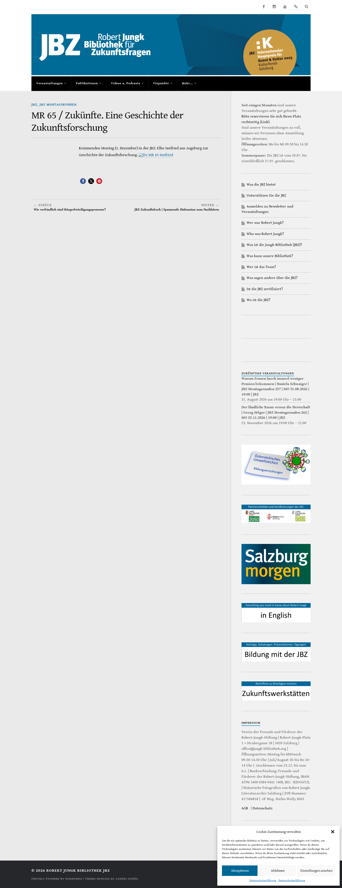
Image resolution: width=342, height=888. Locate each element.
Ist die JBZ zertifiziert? (265, 289)
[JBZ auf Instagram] (274, 6)
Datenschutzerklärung (263, 880)
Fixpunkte (161, 83)
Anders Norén (127, 878)
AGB (244, 808)
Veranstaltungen (49, 83)
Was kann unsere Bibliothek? (270, 256)
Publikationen (87, 83)
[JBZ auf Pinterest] (296, 6)
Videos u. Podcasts (125, 83)
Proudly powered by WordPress (56, 878)
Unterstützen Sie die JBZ (266, 195)
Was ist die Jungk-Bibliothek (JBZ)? (274, 245)
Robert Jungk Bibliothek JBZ (78, 870)
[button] (332, 831)
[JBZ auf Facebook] (263, 6)
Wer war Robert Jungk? (265, 223)
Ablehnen (278, 871)
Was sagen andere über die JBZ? (272, 278)
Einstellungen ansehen (316, 871)
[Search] (306, 6)
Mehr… (187, 83)
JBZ (34, 105)
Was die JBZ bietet (261, 184)
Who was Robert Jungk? (265, 234)
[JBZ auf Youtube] (285, 6)
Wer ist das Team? (261, 267)
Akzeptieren (240, 871)
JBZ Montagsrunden (58, 105)
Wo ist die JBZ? (258, 300)
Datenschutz (262, 808)
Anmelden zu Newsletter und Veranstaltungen (267, 209)
